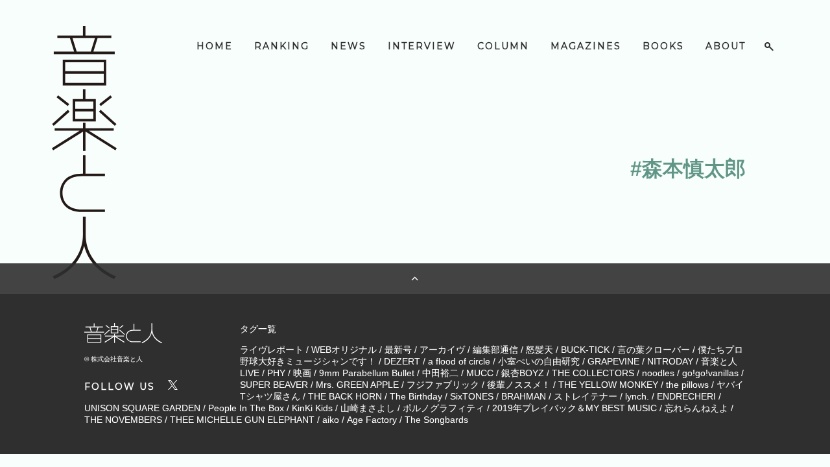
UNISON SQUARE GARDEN (142, 408)
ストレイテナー (585, 396)
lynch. (637, 396)
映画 (302, 373)
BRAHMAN (523, 396)
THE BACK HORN (345, 396)
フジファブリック (443, 384)
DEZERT (402, 361)
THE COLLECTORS (593, 373)
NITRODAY (670, 361)
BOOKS (663, 46)
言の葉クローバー (653, 349)
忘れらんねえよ (696, 408)
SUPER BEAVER (274, 384)
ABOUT (726, 46)
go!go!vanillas (710, 373)
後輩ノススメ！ (519, 384)
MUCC (479, 373)
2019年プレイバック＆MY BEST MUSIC (574, 408)
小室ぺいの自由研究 (539, 361)
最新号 (398, 349)
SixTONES (471, 396)
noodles (658, 373)
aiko (330, 419)
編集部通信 (495, 349)
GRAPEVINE (613, 361)
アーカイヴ (442, 349)
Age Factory (372, 419)
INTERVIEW (422, 46)
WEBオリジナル (344, 349)
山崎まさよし (367, 408)
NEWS (348, 46)
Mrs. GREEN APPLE (357, 384)
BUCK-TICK (585, 349)
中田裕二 (440, 373)
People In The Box (246, 408)
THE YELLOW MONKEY (608, 384)
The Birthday (416, 396)
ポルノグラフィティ (443, 408)
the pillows (687, 384)
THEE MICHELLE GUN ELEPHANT (242, 419)
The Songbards (436, 419)
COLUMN (503, 46)
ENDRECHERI (686, 396)
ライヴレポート (271, 349)
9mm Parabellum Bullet (366, 373)
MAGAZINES (586, 46)
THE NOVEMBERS (123, 419)
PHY (276, 373)
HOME (214, 46)
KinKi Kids (312, 408)
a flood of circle (459, 361)
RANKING (281, 46)
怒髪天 (539, 349)
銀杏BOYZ (522, 373)
